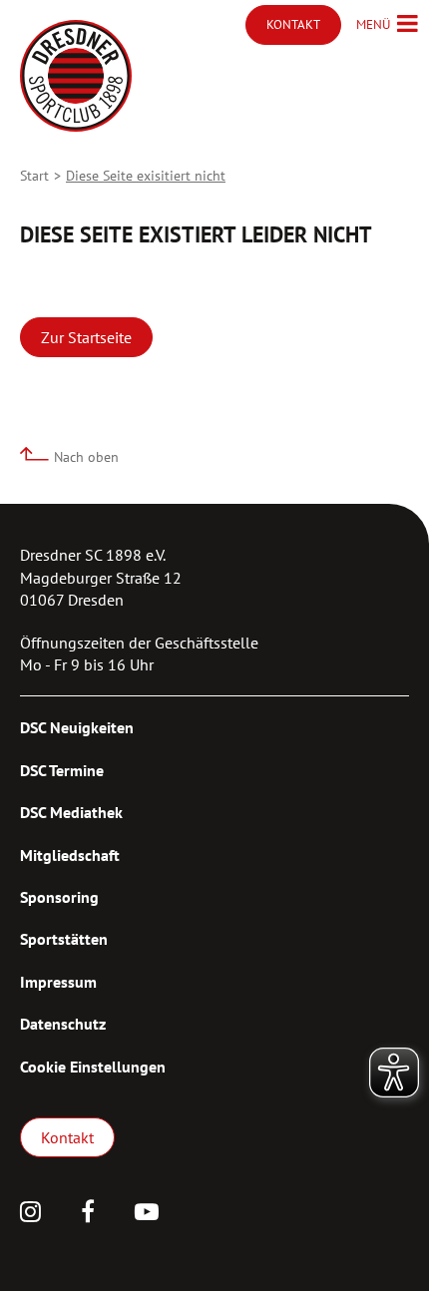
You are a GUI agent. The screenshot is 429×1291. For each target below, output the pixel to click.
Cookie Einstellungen (93, 1066)
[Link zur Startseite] (76, 76)
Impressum (58, 982)
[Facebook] (88, 1214)
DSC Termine (62, 770)
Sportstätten (64, 939)
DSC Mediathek (71, 812)
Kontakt (67, 1137)
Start (34, 176)
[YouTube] (147, 1214)
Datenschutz (63, 1024)
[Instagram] (30, 1214)
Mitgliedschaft (70, 855)
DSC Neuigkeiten (77, 727)
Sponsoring (59, 897)
